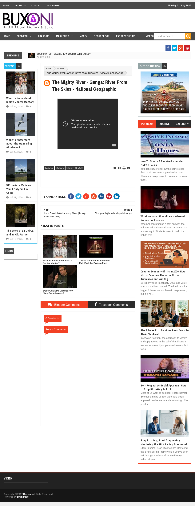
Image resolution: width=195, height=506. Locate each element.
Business (22, 36)
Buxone (49, 168)
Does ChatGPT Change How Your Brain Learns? (64, 53)
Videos (150, 36)
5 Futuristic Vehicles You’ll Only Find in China (18, 189)
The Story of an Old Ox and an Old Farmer (20, 232)
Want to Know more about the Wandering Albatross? (19, 143)
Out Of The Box (170, 43)
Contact (36, 5)
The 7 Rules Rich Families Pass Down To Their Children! (165, 332)
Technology (101, 36)
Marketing (62, 36)
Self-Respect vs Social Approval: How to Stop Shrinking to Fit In (163, 387)
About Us (20, 5)
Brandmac (23, 497)
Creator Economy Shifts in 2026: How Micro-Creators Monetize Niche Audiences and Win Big (163, 275)
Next (186, 93)
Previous (142, 93)
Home (6, 5)
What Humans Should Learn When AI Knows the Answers (163, 218)
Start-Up (43, 36)
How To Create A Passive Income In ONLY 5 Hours (162, 163)
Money (83, 36)
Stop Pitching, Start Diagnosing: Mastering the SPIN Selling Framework (164, 442)
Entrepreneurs (125, 36)
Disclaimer (53, 5)
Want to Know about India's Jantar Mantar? (20, 100)
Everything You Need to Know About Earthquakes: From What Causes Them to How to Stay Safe (141, 105)
